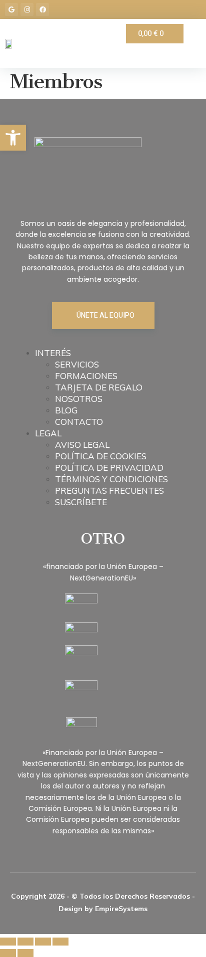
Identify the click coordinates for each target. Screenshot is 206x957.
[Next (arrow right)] (26, 953)
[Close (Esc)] (8, 942)
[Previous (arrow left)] (8, 953)
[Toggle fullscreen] (43, 942)
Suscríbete (81, 502)
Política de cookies (100, 456)
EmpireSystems (121, 908)
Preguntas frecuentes (109, 490)
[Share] (26, 942)
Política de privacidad (109, 467)
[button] (13, 138)
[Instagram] (27, 9)
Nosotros (78, 398)
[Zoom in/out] (60, 942)
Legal (48, 433)
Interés (53, 353)
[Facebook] (42, 9)
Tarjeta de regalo (98, 387)
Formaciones (86, 376)
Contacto (79, 421)
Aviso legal (82, 444)
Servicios (77, 364)
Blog (66, 410)
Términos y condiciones (111, 479)
